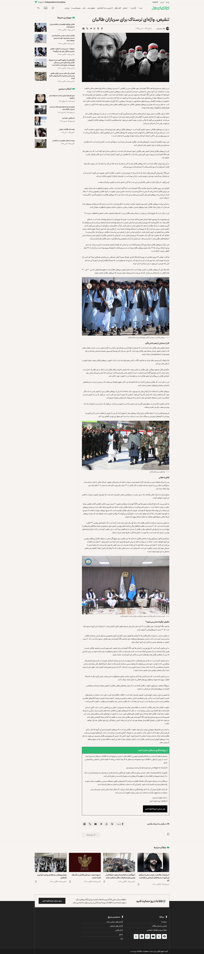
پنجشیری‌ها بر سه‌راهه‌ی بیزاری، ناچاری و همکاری (52, 876)
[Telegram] (141, 936)
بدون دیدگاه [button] (90, 834)
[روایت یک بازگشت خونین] (41, 132)
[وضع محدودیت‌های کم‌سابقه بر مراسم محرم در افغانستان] (41, 109)
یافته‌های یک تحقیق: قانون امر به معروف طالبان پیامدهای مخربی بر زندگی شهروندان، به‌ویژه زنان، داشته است (62, 62)
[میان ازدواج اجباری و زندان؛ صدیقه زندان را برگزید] (41, 98)
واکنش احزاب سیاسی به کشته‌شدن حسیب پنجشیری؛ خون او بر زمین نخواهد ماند (63, 38)
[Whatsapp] (136, 936)
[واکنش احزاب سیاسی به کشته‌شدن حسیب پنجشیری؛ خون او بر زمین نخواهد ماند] (41, 38)
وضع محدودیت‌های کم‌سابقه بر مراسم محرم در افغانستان (62, 108)
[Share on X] (98, 28)
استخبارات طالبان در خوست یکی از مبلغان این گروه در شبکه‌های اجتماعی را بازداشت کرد (154, 877)
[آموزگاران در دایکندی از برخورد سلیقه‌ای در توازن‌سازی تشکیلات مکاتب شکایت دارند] (119, 862)
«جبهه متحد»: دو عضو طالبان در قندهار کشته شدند (86, 876)
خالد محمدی (161, 28)
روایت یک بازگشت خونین (67, 129)
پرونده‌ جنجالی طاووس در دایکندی (64, 140)
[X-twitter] (158, 936)
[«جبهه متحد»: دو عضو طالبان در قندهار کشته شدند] (85, 862)
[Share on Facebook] (102, 28)
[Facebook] (164, 936)
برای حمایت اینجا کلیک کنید (155, 809)
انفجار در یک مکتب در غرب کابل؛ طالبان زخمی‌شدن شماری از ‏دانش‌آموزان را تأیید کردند (62, 76)
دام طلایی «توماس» (68, 118)
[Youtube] (153, 936)
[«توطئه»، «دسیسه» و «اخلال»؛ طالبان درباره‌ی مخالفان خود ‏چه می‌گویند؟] (41, 51)
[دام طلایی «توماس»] (41, 121)
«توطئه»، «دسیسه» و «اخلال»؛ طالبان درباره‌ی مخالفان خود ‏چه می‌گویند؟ (62, 50)
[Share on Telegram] (91, 28)
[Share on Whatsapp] (94, 28)
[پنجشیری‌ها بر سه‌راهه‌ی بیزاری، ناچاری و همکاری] (51, 862)
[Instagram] (147, 936)
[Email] (95, 824)
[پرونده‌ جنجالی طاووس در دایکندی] (41, 143)
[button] (53, 8)
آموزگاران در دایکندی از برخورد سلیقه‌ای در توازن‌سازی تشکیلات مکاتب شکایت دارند (120, 876)
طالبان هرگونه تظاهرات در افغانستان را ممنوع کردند (62, 25)
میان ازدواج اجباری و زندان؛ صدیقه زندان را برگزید (62, 97)
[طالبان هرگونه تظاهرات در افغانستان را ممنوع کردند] (41, 27)
